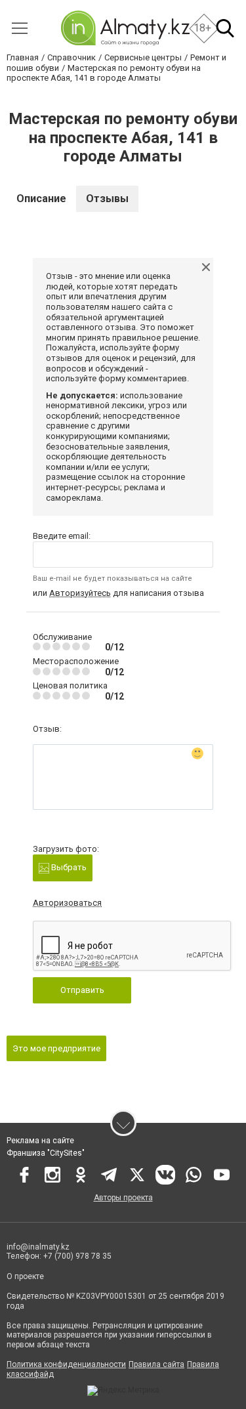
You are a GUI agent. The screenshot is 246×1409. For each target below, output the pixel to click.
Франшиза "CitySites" (46, 1153)
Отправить (82, 990)
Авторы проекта (123, 1197)
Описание (41, 198)
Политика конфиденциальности (66, 1364)
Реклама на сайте (40, 1140)
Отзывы (107, 198)
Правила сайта (156, 1364)
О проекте (26, 1276)
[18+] (125, 28)
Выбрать (68, 867)
